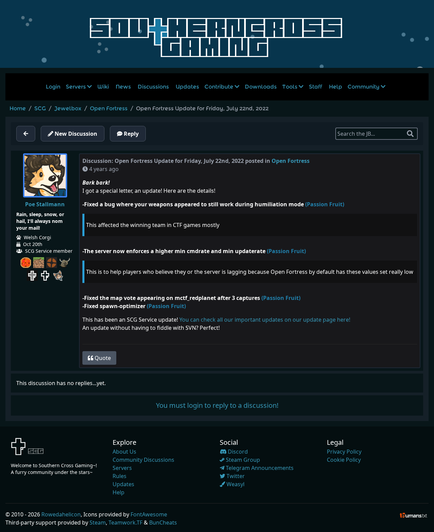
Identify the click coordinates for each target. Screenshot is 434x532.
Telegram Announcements (259, 468)
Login (53, 86)
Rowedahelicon (61, 514)
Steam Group (242, 459)
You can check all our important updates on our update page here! (264, 319)
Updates (187, 86)
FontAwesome (149, 514)
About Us (124, 451)
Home (17, 108)
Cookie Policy (344, 459)
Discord (237, 451)
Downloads (261, 86)
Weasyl (234, 484)
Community (364, 86)
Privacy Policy (344, 451)
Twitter (235, 476)
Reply (130, 133)
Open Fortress (108, 108)
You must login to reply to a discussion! (217, 405)
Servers (76, 86)
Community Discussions (143, 459)
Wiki (103, 86)
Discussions (153, 86)
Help (335, 86)
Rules (119, 476)
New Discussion (75, 133)
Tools (290, 86)
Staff (315, 86)
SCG (40, 108)
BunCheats (163, 522)
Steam (98, 522)
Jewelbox (67, 108)
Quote (102, 358)
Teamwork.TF (125, 522)
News (123, 86)
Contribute (219, 86)
